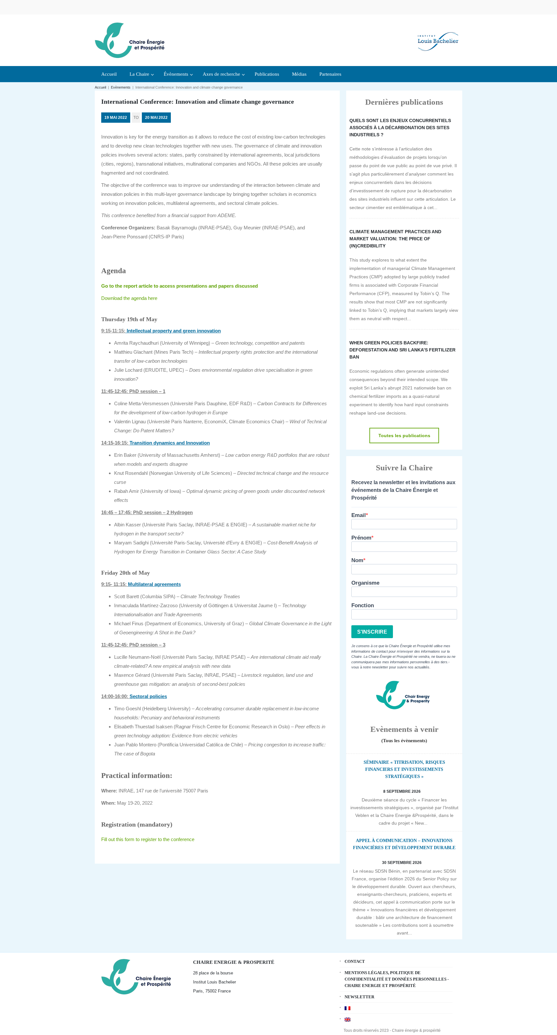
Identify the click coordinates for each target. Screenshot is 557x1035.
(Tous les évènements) (404, 740)
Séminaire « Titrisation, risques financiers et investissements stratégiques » (404, 769)
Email (358, 515)
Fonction (362, 605)
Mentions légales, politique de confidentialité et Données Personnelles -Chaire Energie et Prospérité (397, 979)
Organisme (365, 583)
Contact (355, 961)
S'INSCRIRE (372, 632)
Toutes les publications (404, 435)
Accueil (100, 87)
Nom (357, 560)
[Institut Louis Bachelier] (438, 36)
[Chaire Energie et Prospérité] (129, 39)
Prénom (361, 538)
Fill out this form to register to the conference (147, 839)
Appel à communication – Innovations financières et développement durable (404, 844)
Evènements (121, 87)
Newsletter (359, 996)
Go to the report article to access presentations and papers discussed (179, 286)
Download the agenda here (129, 298)
